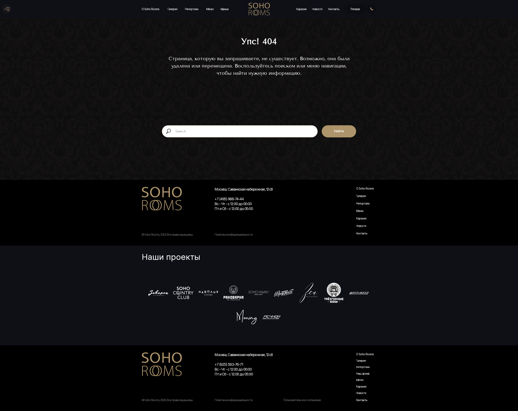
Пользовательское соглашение (302, 400)
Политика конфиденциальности (233, 400)
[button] (355, 9)
